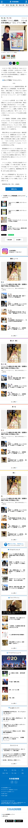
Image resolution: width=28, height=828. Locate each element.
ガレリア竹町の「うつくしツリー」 (13, 80)
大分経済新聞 (14, 2)
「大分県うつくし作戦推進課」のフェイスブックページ (13, 196)
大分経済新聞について (6, 787)
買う (17, 5)
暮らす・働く (21, 5)
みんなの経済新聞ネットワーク (14, 809)
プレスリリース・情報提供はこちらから (10, 789)
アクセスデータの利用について (8, 791)
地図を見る (14, 189)
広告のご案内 (4, 795)
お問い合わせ (4, 793)
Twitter (15, 782)
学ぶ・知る (9, 17)
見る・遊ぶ (12, 5)
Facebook (12, 782)
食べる (7, 5)
